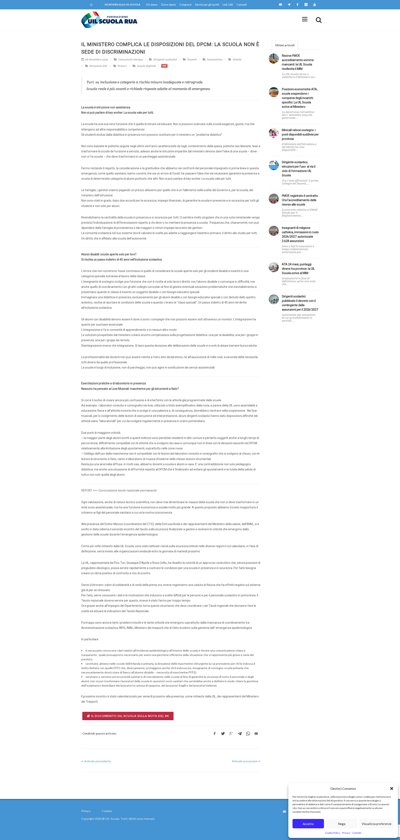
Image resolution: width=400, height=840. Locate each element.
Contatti (356, 832)
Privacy (346, 832)
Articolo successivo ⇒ (246, 761)
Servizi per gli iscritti (207, 4)
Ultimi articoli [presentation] (285, 45)
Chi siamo (152, 4)
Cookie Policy (332, 832)
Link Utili (228, 4)
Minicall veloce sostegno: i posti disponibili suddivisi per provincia (300, 134)
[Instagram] (306, 4)
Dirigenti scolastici (165, 59)
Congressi (185, 4)
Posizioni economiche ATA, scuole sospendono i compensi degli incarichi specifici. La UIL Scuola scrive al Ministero (300, 98)
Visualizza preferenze (376, 824)
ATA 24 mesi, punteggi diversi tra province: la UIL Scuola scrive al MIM (298, 269)
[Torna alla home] (92, 4)
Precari (122, 66)
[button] (392, 788)
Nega (341, 824)
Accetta (308, 824)
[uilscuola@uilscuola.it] (280, 4)
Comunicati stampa (130, 59)
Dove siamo (168, 4)
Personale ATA (98, 66)
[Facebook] (297, 4)
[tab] (285, 45)
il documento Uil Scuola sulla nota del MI (130, 716)
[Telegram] (289, 4)
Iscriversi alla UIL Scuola (122, 4)
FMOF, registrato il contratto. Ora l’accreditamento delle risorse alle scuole (300, 200)
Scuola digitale (146, 66)
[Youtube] (314, 4)
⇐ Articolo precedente (96, 761)
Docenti (192, 59)
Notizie (237, 59)
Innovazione (214, 59)
